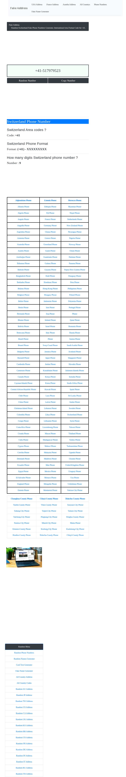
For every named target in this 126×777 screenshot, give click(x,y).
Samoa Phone (74, 339)
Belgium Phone (23, 295)
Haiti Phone (50, 276)
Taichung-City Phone (21, 517)
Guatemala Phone (50, 257)
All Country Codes (24, 683)
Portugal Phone (75, 307)
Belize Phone (23, 301)
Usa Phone (75, 478)
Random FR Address (24, 744)
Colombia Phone (23, 415)
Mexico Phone (50, 471)
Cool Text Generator (24, 665)
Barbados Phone (23, 282)
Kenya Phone (50, 377)
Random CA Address (24, 713)
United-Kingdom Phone (74, 465)
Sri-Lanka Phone (74, 396)
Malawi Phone (50, 446)
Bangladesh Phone (23, 276)
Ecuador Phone (23, 465)
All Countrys (85, 4)
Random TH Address (24, 774)
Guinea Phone (50, 263)
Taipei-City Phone (49, 511)
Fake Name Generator (40, 12)
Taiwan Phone (74, 427)
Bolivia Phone (23, 326)
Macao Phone (50, 433)
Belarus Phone (23, 289)
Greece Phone (50, 238)
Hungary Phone (50, 295)
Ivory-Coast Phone (50, 345)
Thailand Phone (75, 433)
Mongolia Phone (50, 484)
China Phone (23, 402)
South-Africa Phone (74, 383)
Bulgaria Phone (23, 352)
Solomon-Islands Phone (74, 370)
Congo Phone (23, 421)
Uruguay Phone (75, 471)
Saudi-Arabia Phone (75, 345)
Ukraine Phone (75, 459)
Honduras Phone (50, 282)
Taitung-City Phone (21, 511)
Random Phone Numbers (24, 653)
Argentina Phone (23, 232)
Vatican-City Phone (74, 490)
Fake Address (14, 25)
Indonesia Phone (50, 301)
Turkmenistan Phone (75, 446)
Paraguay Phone (74, 276)
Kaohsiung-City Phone (75, 529)
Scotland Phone (75, 352)
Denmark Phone (23, 459)
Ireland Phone (50, 320)
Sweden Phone (75, 408)
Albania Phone (23, 207)
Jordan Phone (50, 364)
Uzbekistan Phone (75, 484)
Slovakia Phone (75, 364)
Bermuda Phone (23, 314)
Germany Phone (50, 226)
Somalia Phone (75, 377)
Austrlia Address (69, 4)
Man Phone (50, 465)
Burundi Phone (23, 358)
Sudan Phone (75, 402)
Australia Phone (23, 244)
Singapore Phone (74, 358)
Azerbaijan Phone (23, 257)
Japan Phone (50, 358)
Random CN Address (24, 737)
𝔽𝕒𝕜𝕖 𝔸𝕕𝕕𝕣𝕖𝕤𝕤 (19, 8)
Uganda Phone (74, 452)
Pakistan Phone (75, 257)
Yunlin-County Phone (21, 505)
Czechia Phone (23, 452)
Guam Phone (50, 251)
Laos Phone (50, 396)
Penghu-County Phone (75, 517)
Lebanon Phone (50, 408)
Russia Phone (74, 333)
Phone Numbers (100, 4)
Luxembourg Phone (50, 427)
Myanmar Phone (74, 207)
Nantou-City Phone (21, 523)
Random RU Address (24, 768)
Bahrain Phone (23, 270)
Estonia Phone (50, 200)
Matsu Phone (75, 523)
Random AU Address (24, 689)
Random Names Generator (24, 659)
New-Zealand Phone (75, 226)
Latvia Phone (50, 402)
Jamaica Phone (50, 352)
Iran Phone (50, 307)
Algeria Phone (23, 213)
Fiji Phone (50, 213)
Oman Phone (75, 251)
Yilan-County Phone (49, 505)
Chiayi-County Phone (49, 499)
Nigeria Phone (74, 238)
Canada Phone (23, 377)
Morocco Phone (74, 200)
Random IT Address (24, 762)
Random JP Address (24, 695)
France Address (53, 4)
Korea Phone (50, 383)
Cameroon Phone (23, 370)
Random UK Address (24, 719)
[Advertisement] (48, 48)
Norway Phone (75, 244)
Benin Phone (23, 307)
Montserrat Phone (50, 490)
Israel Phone (50, 326)
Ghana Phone (50, 232)
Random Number (27, 80)
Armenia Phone (23, 238)
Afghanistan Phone (23, 200)
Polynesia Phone (74, 301)
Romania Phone (75, 326)
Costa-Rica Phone (23, 427)
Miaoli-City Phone (49, 523)
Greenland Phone (50, 244)
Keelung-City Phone (49, 529)
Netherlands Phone (74, 219)
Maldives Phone (50, 459)
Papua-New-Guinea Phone (74, 270)
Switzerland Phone (74, 415)
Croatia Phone (23, 433)
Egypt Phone (23, 471)
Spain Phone (75, 389)
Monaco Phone (50, 478)
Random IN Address (24, 756)
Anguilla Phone (23, 226)
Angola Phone (23, 219)
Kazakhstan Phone (50, 370)
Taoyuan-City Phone (75, 505)
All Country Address (24, 677)
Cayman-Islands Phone (23, 383)
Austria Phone (23, 251)
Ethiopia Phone (50, 207)
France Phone (50, 219)
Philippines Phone (75, 289)
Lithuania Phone (50, 421)
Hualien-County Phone (22, 535)
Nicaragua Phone (74, 232)
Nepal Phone (75, 213)
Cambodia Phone (23, 364)
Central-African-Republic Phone (23, 389)
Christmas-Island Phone (23, 408)
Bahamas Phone (23, 263)
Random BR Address (24, 731)
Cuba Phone (23, 440)
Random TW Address (24, 701)
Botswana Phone (23, 333)
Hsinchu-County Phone (75, 499)
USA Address (37, 4)
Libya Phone (50, 415)
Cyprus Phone (23, 446)
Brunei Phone (23, 345)
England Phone (23, 484)
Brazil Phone (23, 339)
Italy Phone (50, 333)
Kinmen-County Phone (22, 529)
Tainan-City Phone (75, 511)
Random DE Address (24, 750)
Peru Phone (74, 282)
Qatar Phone (75, 320)
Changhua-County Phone (21, 499)
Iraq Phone (50, 314)
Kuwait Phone (50, 389)
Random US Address (24, 707)
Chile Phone (23, 396)
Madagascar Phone (50, 440)
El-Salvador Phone (23, 478)
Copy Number (68, 80)
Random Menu (24, 647)
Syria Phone (74, 421)
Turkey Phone (74, 440)
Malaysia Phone (50, 452)
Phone (74, 314)
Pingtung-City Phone (49, 517)
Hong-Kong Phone (50, 289)
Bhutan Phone (23, 320)
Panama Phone (74, 263)
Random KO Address (24, 725)
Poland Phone (74, 295)
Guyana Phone (50, 270)
